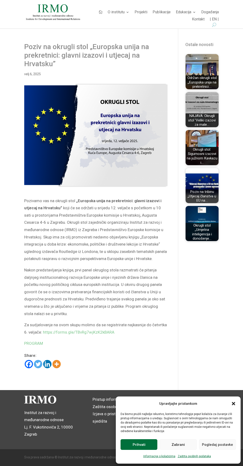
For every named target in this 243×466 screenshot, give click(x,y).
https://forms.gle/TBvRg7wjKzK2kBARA (78, 332)
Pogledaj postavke (217, 445)
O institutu (116, 12)
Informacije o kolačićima (159, 456)
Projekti (141, 12)
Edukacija (183, 12)
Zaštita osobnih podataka (194, 456)
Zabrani (178, 445)
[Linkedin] (47, 364)
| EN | (214, 19)
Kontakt (198, 19)
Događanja (210, 12)
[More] (56, 364)
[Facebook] (29, 364)
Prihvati (139, 445)
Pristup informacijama (112, 399)
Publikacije (162, 12)
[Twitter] (38, 364)
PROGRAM (33, 343)
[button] (233, 403)
